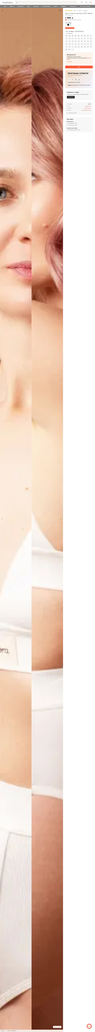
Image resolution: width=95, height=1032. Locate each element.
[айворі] (66, 25)
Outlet (55, 6)
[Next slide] (60, 518)
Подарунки (63, 6)
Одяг (28, 6)
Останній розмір (46, 6)
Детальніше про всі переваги (75, 75)
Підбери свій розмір (70, 28)
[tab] (69, 79)
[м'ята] (70, 25)
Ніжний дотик (87, 108)
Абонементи (73, 6)
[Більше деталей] (71, 113)
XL (75, 46)
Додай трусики (57, 1026)
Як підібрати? (70, 33)
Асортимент (69, 61)
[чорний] (68, 25)
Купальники (20, 6)
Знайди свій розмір (86, 6)
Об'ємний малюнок (86, 110)
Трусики (12, 6)
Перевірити (71, 97)
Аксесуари (35, 6)
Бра (5, 6)
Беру (79, 66)
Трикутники (88, 106)
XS (66, 35)
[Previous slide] (2, 518)
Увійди (69, 85)
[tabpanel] (79, 82)
